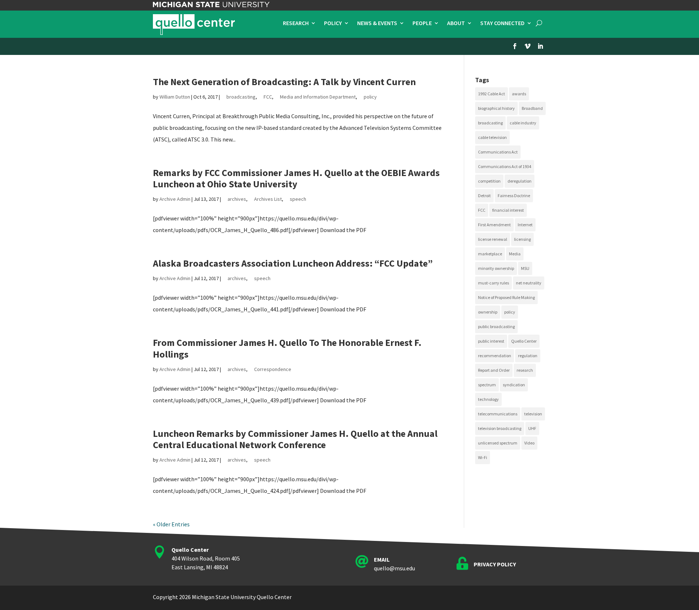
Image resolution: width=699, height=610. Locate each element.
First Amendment (494, 224)
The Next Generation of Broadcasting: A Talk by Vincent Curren (284, 82)
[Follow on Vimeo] (527, 46)
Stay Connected (502, 23)
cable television (492, 137)
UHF (532, 428)
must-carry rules (493, 283)
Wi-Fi (482, 457)
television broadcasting (499, 428)
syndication (514, 384)
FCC (268, 96)
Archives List (268, 199)
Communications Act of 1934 (504, 166)
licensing (522, 239)
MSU (525, 268)
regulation (527, 355)
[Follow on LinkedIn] (540, 46)
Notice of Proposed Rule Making (506, 297)
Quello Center (524, 341)
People (422, 23)
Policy (333, 23)
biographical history (496, 108)
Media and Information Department (318, 96)
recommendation (494, 355)
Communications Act (498, 152)
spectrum (487, 384)
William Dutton (174, 96)
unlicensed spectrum (497, 443)
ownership (487, 312)
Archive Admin (174, 199)
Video (529, 443)
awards (519, 93)
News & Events (377, 23)
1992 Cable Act (491, 93)
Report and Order (494, 370)
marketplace (490, 253)
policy (370, 96)
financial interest (508, 210)
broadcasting (241, 96)
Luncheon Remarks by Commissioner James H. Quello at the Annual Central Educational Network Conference (295, 439)
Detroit (484, 195)
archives (237, 199)
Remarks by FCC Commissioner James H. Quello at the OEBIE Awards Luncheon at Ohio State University (296, 178)
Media (515, 253)
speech (298, 199)
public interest (491, 341)
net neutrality (528, 283)
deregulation (520, 181)
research (525, 370)
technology (488, 399)
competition (489, 181)
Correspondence (272, 369)
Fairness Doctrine (514, 195)
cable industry (523, 122)
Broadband (532, 108)
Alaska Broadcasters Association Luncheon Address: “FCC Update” (293, 263)
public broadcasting (496, 326)
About (456, 23)
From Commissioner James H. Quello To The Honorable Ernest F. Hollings (287, 348)
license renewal (492, 239)
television (533, 413)
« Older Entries (171, 524)
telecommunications (497, 413)
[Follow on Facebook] (515, 46)
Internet (525, 224)
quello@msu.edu (394, 568)
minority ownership (496, 268)
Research (296, 23)
